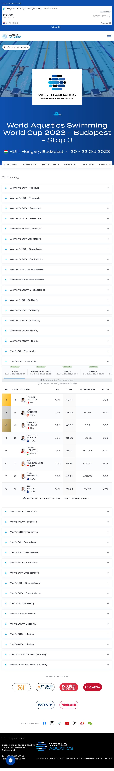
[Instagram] (52, 723)
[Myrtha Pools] (45, 687)
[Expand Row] (87, 399)
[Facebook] (44, 723)
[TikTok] (59, 723)
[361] (21, 687)
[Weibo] (82, 723)
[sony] (45, 705)
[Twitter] (75, 723)
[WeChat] (90, 723)
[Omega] (92, 687)
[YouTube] (67, 723)
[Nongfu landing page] (68, 687)
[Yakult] (68, 705)
